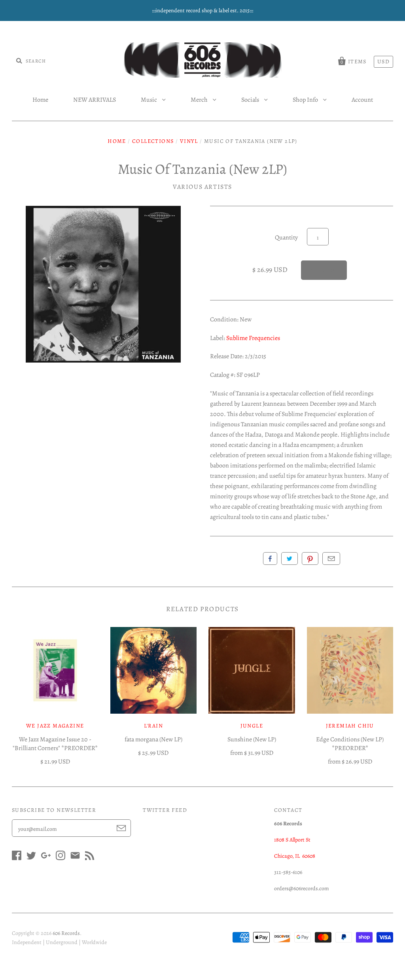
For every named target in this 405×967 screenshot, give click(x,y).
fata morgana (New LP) (153, 739)
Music (149, 99)
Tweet (289, 558)
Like (270, 558)
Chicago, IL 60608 (294, 856)
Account (362, 99)
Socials (250, 99)
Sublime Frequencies (253, 338)
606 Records (66, 933)
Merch (200, 99)
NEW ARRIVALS (94, 99)
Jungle (251, 726)
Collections (153, 141)
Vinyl (189, 141)
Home (40, 99)
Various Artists (202, 186)
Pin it (310, 558)
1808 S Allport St (292, 840)
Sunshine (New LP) (251, 739)
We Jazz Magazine (55, 726)
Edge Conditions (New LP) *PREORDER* (350, 743)
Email (331, 558)
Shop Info (306, 99)
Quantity (286, 237)
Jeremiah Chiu (350, 726)
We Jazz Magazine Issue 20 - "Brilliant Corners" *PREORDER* (55, 743)
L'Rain (153, 726)
